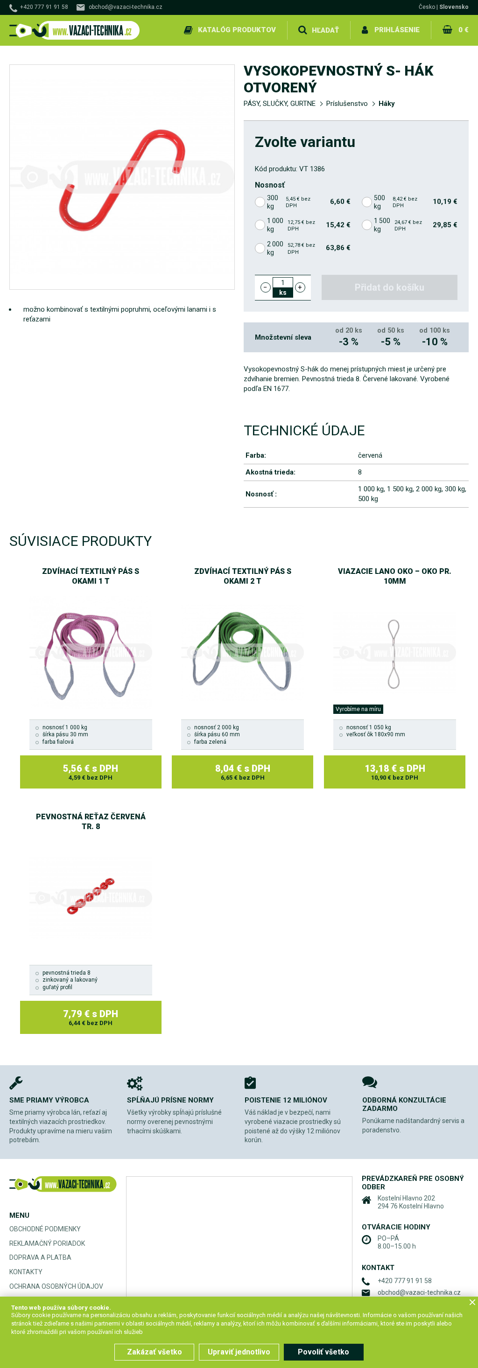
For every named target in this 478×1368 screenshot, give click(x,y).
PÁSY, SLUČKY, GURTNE (280, 103)
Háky (387, 103)
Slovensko (454, 7)
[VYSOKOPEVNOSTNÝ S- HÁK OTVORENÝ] (122, 177)
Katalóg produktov (237, 30)
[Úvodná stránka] (74, 30)
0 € (463, 30)
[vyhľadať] (302, 30)
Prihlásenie (397, 30)
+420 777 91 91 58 (44, 7)
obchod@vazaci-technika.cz (125, 7)
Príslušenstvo (347, 103)
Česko (427, 7)
